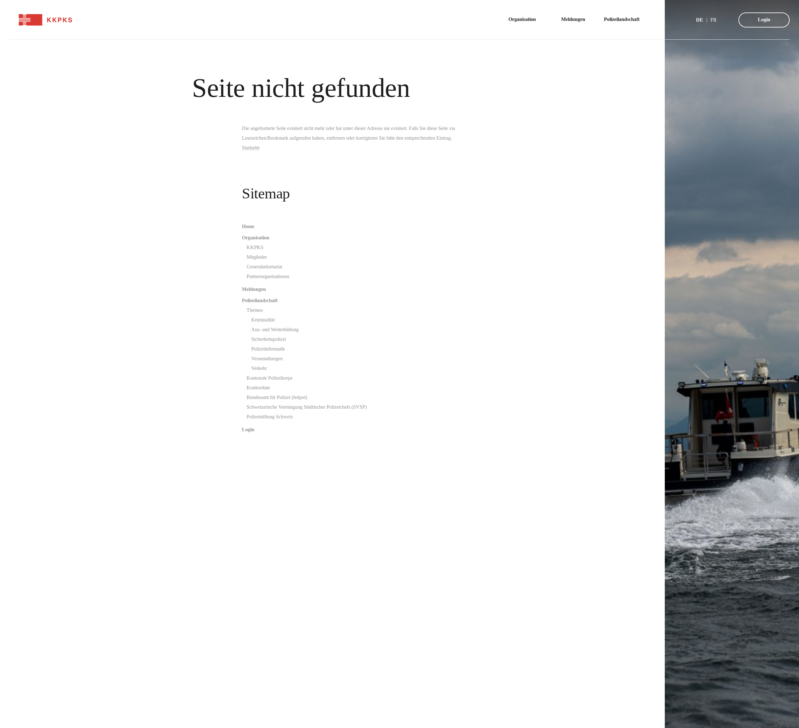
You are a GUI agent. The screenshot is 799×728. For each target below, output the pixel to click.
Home (248, 226)
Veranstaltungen (267, 358)
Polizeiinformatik (268, 349)
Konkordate (258, 387)
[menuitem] (525, 19)
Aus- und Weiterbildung (275, 329)
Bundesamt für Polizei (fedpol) (277, 397)
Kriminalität (263, 319)
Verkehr (259, 368)
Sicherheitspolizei (268, 339)
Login (764, 19)
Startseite (251, 147)
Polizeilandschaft (259, 300)
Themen (255, 310)
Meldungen (254, 289)
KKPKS (255, 247)
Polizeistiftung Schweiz (270, 416)
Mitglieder (257, 257)
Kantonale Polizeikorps (269, 378)
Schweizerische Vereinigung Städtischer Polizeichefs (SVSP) (307, 407)
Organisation (255, 237)
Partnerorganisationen (268, 276)
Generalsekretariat (264, 266)
